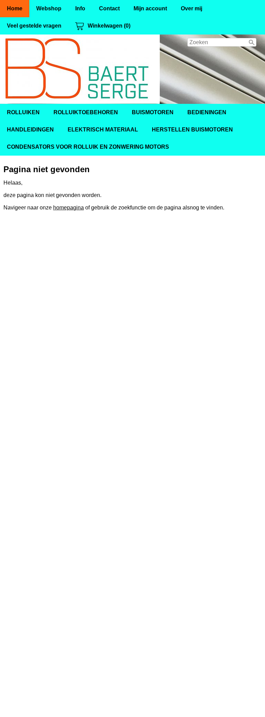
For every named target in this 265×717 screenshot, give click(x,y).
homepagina (68, 207)
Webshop (48, 8)
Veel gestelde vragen (34, 26)
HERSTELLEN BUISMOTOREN (192, 129)
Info (80, 8)
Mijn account (150, 8)
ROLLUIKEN (23, 112)
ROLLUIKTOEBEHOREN (85, 112)
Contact (109, 8)
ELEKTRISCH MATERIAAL (103, 129)
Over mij (191, 8)
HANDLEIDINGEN (30, 129)
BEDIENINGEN (206, 112)
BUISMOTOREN (153, 112)
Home (14, 8)
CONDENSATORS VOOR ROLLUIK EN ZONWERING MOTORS (88, 147)
